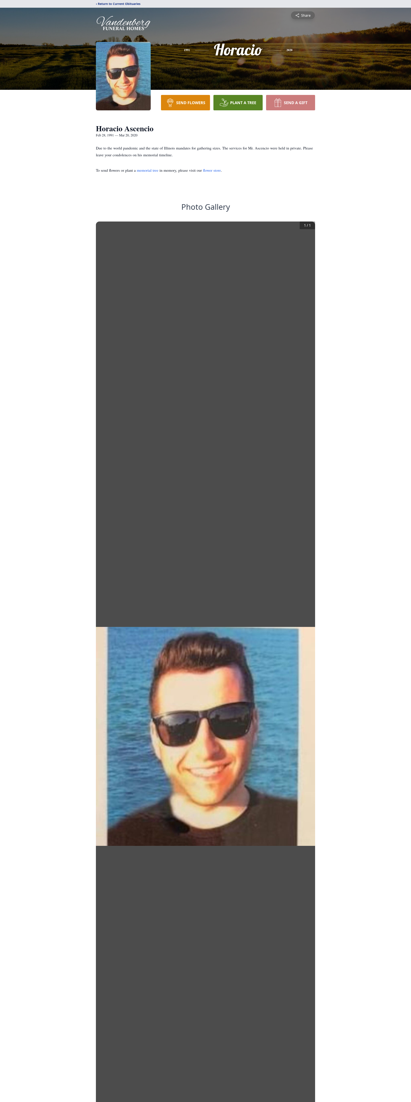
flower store (212, 170)
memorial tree (147, 170)
